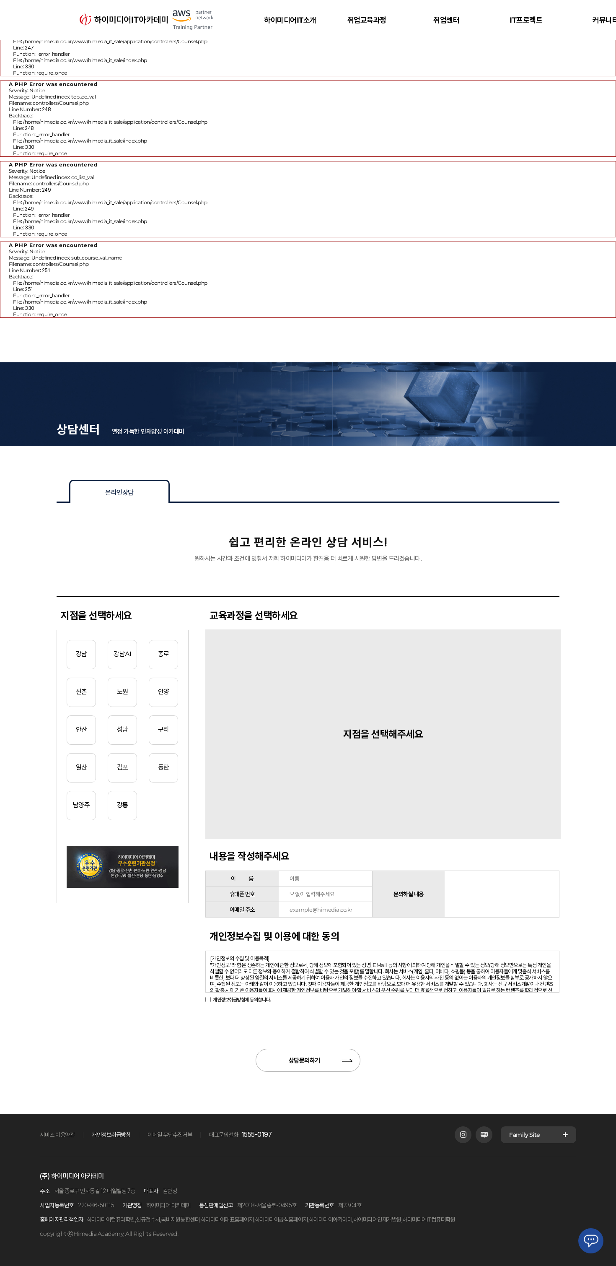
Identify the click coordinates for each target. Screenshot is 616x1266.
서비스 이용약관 (57, 1135)
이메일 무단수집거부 (170, 1135)
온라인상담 (119, 493)
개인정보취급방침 (111, 1135)
